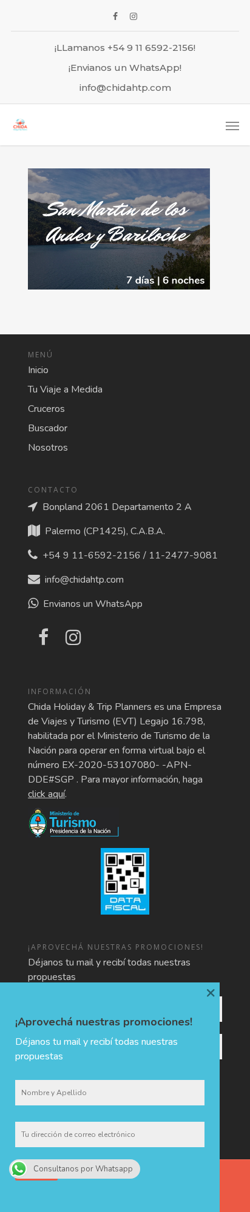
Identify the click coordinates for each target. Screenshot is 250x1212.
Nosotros (48, 447)
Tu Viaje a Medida (65, 389)
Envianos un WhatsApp (90, 604)
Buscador (47, 428)
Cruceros (46, 409)
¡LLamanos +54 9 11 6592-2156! (125, 47)
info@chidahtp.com (125, 87)
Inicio (38, 370)
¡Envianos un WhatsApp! (125, 67)
